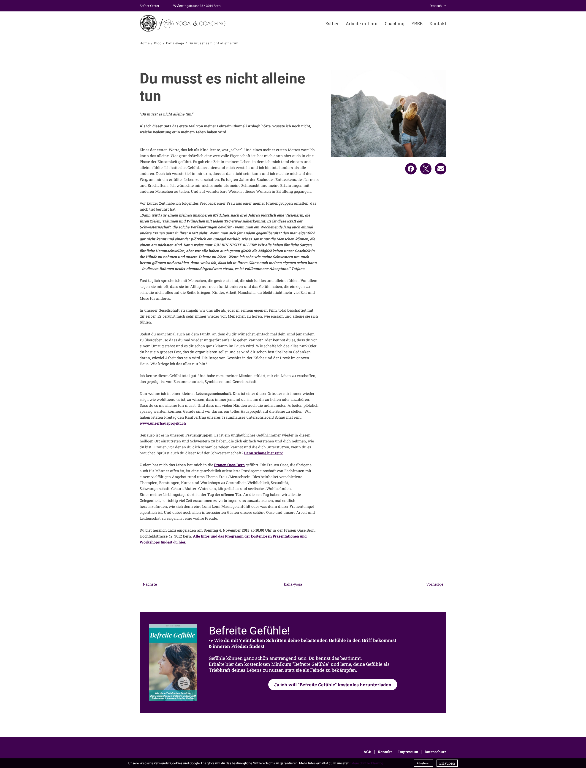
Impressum (408, 751)
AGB (367, 751)
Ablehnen (424, 763)
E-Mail (440, 168)
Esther (332, 23)
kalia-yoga (175, 43)
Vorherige (435, 584)
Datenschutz (435, 751)
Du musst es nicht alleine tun (214, 43)
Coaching (394, 23)
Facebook (411, 168)
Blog (158, 43)
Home (145, 43)
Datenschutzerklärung (366, 763)
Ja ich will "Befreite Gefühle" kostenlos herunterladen (332, 685)
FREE (417, 23)
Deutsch (436, 5)
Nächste (149, 584)
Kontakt (437, 23)
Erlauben (447, 763)
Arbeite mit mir (362, 23)
